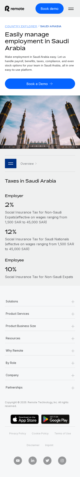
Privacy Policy (17, 433)
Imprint (49, 445)
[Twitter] (47, 461)
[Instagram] (62, 461)
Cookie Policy (40, 433)
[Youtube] (18, 461)
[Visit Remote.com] (18, 9)
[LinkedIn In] (33, 461)
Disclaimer (33, 445)
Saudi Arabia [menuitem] (51, 26)
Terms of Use (62, 433)
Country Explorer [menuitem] (21, 26)
